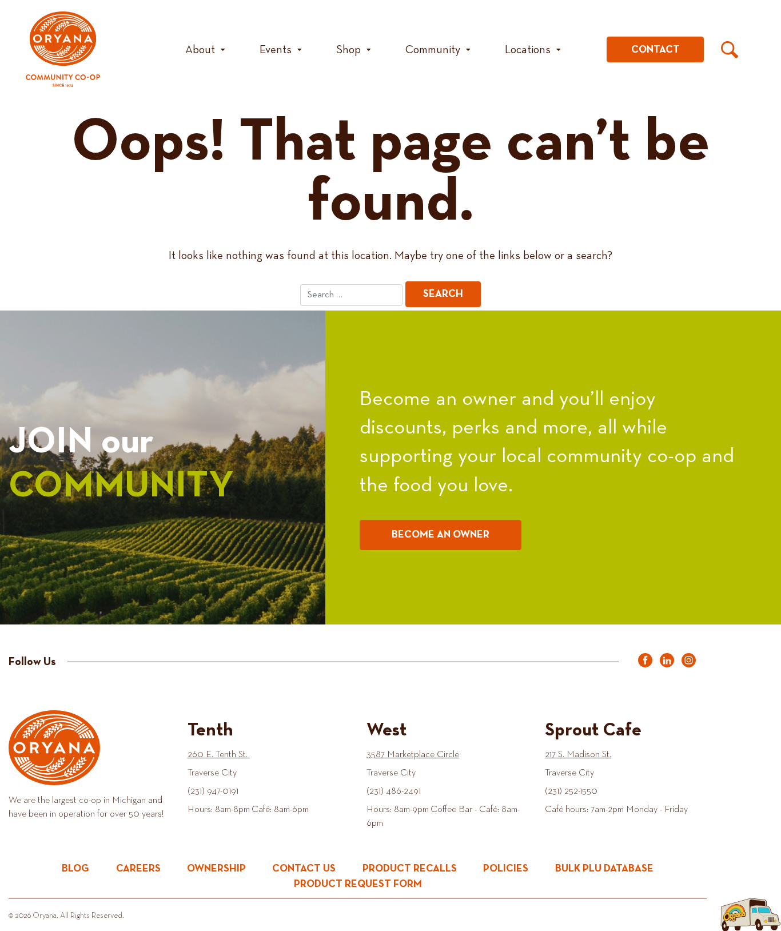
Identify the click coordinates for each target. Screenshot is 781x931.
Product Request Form (358, 884)
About (200, 49)
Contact (655, 50)
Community (432, 49)
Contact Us (304, 869)
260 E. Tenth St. (219, 754)
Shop (348, 49)
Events (276, 49)
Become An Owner (440, 535)
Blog (75, 869)
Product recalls (409, 869)
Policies (505, 869)
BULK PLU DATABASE (604, 869)
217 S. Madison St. (578, 754)
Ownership (216, 869)
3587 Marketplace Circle (412, 754)
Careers (138, 869)
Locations (528, 49)
